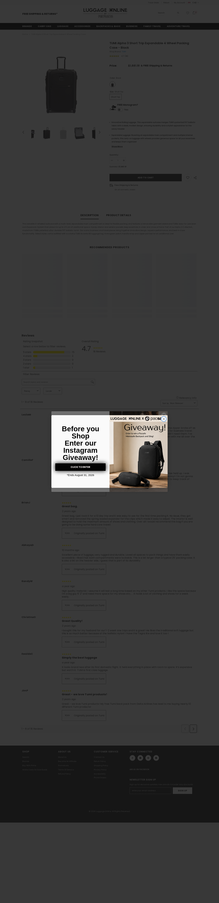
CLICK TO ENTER (80, 467)
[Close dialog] (163, 419)
